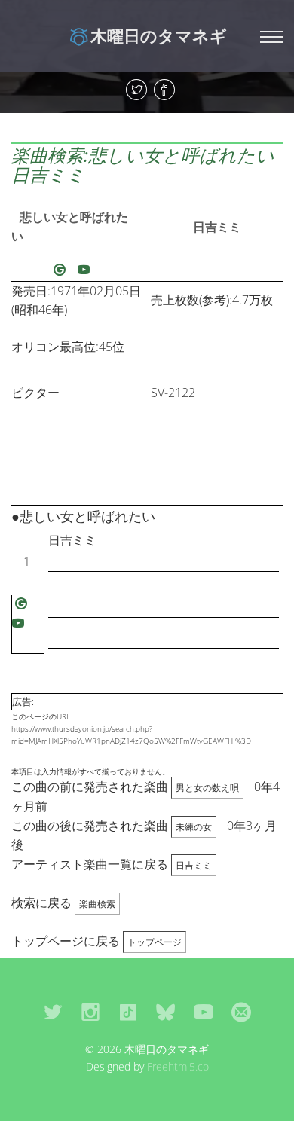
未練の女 (194, 826)
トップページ (154, 942)
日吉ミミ (217, 226)
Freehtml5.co (178, 1066)
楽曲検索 (97, 903)
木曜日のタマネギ (158, 35)
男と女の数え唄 (207, 787)
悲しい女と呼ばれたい (69, 227)
